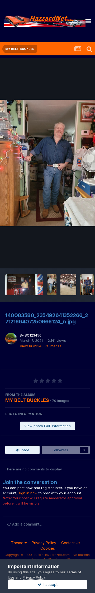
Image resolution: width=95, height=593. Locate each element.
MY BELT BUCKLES (27, 400)
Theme (18, 542)
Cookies (47, 548)
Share (23, 450)
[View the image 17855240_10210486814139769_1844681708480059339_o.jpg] (51, 284)
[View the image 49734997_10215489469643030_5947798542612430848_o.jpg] (87, 284)
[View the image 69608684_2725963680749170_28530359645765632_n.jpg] (24, 284)
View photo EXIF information (47, 426)
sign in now (27, 493)
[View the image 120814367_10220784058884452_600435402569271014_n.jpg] (68, 284)
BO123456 (33, 335)
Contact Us (70, 542)
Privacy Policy (44, 542)
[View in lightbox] (47, 163)
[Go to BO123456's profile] (11, 338)
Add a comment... (26, 524)
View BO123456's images (40, 346)
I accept (49, 584)
